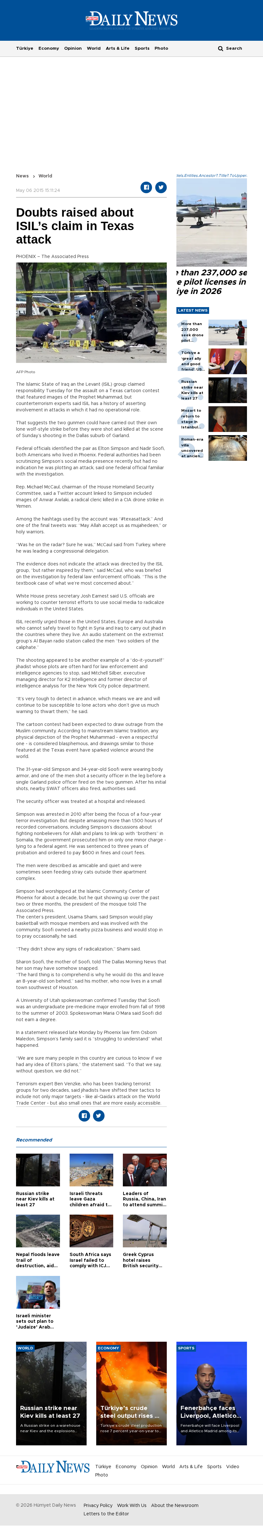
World (94, 48)
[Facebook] (146, 187)
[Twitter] (161, 187)
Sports (142, 48)
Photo (161, 48)
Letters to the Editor (106, 1514)
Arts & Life (118, 48)
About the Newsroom (175, 1505)
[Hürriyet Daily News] (132, 20)
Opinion (73, 48)
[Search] (220, 48)
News (22, 176)
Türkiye (24, 48)
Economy (48, 48)
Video (232, 1467)
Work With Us (132, 1505)
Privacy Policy (98, 1505)
